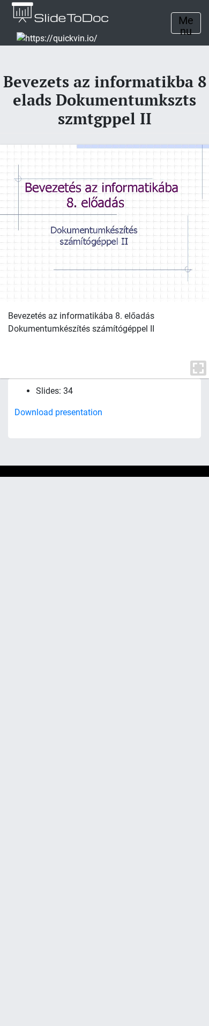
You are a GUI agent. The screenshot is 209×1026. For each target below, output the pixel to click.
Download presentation (58, 412)
